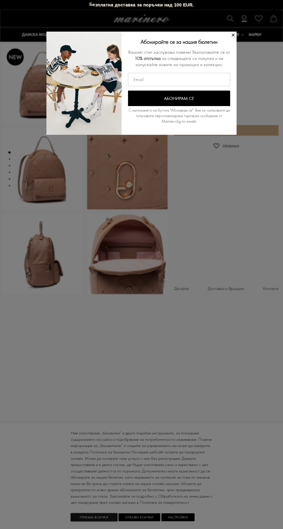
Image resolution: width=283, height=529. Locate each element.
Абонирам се (179, 98)
